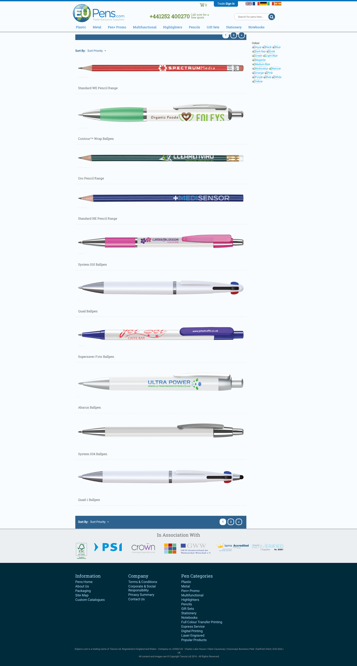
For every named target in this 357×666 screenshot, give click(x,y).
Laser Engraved (192, 635)
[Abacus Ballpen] (161, 381)
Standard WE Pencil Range (98, 88)
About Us (82, 586)
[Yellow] (257, 81)
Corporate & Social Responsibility (142, 588)
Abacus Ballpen (89, 407)
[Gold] (270, 51)
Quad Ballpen (88, 311)
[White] (277, 76)
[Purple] (257, 76)
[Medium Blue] (261, 64)
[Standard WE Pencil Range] (161, 67)
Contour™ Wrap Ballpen (96, 138)
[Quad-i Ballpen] (161, 476)
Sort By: (80, 50)
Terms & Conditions (142, 582)
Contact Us (136, 599)
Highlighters (190, 600)
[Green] (257, 55)
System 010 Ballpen (92, 264)
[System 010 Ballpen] (161, 241)
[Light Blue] (270, 55)
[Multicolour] (260, 68)
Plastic (186, 582)
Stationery (189, 613)
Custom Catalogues (90, 600)
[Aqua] (257, 46)
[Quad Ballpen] (161, 287)
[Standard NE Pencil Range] (161, 197)
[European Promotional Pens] (100, 12)
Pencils (186, 604)
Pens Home (84, 582)
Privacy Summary (141, 595)
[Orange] (258, 72)
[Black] (267, 46)
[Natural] (275, 68)
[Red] (267, 76)
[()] (202, 4)
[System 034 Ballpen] (161, 430)
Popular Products (194, 640)
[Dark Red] (259, 51)
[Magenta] (259, 59)
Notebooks (189, 617)
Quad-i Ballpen (89, 500)
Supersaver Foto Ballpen (96, 356)
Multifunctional (192, 595)
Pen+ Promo (190, 591)
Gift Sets (187, 609)
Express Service (193, 626)
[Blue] (276, 46)
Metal (185, 586)
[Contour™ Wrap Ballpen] (161, 112)
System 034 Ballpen (92, 454)
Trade (226, 3)
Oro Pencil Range (91, 178)
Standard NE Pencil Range (97, 218)
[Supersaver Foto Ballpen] (161, 333)
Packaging (83, 591)
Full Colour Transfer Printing (201, 622)
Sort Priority (95, 50)
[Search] (271, 16)
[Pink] (268, 72)
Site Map (82, 595)
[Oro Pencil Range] (161, 158)
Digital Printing (192, 631)
